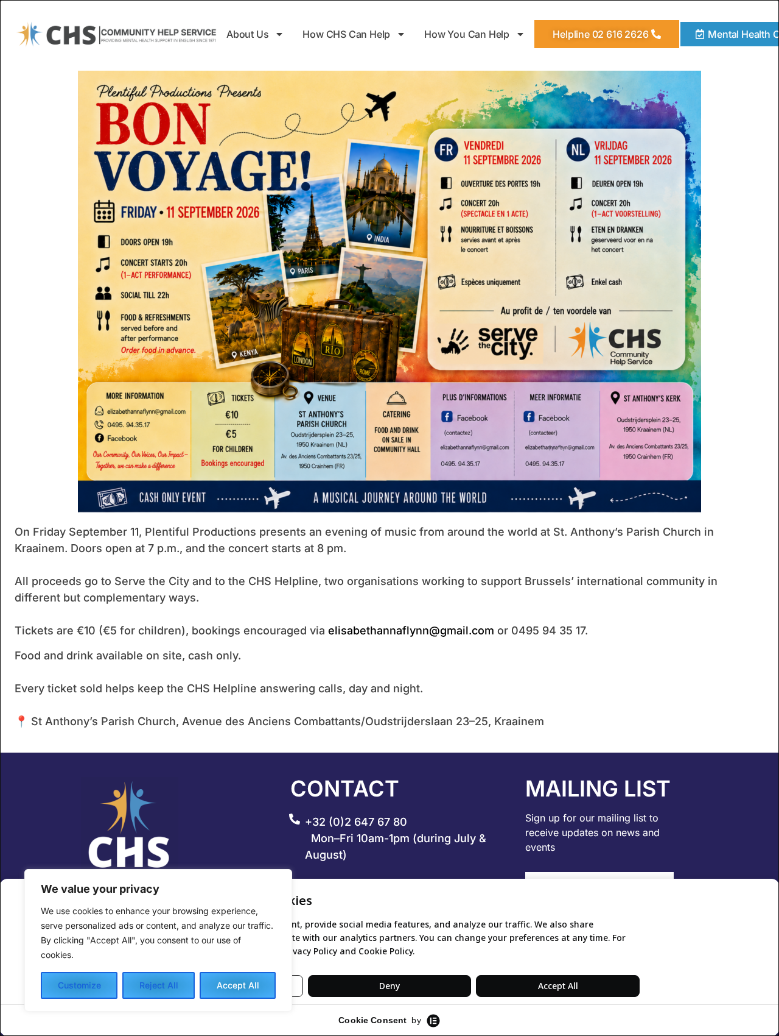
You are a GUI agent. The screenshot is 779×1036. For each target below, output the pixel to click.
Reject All (158, 985)
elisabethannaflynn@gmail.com (411, 630)
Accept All (238, 985)
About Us (247, 34)
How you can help (467, 34)
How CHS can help (347, 34)
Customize (79, 985)
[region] (158, 940)
